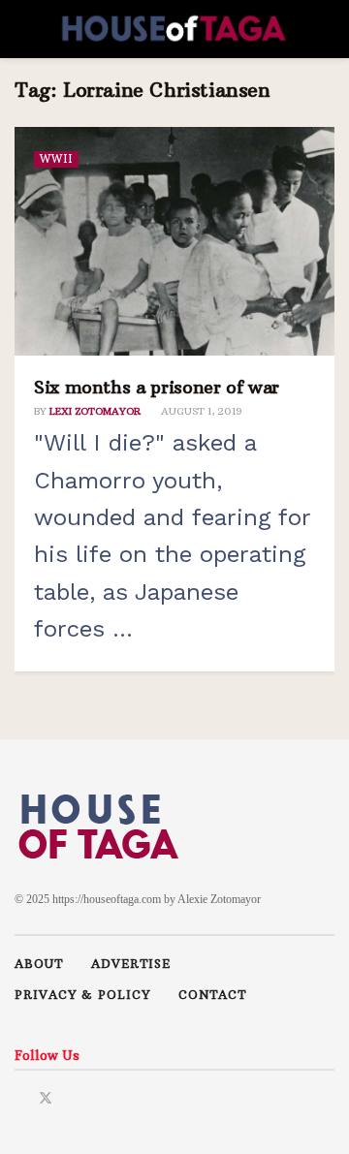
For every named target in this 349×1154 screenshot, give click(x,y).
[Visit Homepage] (174, 29)
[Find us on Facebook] (20, 1095)
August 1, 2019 (200, 411)
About (39, 963)
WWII (56, 159)
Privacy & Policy (82, 994)
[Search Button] (326, 29)
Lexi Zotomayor (95, 411)
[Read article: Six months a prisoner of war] (174, 241)
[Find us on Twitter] (45, 1095)
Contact (212, 994)
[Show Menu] (23, 29)
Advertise (131, 963)
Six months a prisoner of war (156, 387)
